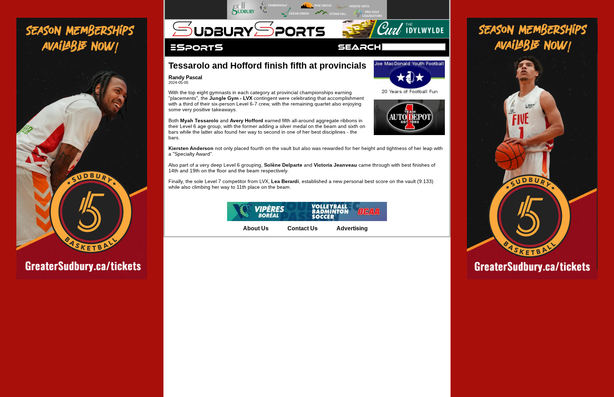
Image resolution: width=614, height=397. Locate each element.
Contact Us (302, 228)
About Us (256, 228)
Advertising (352, 228)
